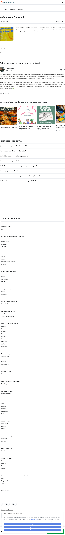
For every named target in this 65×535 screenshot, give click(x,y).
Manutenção (4, 384)
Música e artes (5, 421)
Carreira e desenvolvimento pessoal (12, 254)
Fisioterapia (4, 466)
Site (2, 483)
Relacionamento (5, 451)
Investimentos (5, 364)
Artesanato (4, 423)
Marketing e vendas (7, 391)
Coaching (3, 259)
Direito (3, 329)
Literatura (4, 341)
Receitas (3, 282)
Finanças (3, 361)
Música (3, 429)
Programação (5, 481)
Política (3, 344)
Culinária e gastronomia (8, 271)
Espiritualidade (5, 241)
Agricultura (4, 438)
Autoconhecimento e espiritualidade (12, 236)
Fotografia (4, 294)
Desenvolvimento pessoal (8, 262)
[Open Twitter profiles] (6, 505)
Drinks (3, 276)
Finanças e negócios (7, 354)
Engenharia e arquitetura (8, 311)
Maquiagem (4, 411)
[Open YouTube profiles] (13, 505)
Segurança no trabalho (7, 316)
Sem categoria (5, 491)
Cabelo (3, 403)
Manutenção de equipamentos (10, 381)
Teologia (3, 247)
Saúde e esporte (6, 458)
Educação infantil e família (9, 301)
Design (3, 291)
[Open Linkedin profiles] (9, 505)
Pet (2, 229)
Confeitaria (4, 274)
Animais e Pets (6, 227)
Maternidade (4, 304)
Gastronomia (4, 279)
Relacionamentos (6, 448)
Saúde (3, 468)
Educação (3, 331)
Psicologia (4, 346)
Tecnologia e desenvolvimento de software (14, 476)
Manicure (3, 409)
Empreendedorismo (6, 359)
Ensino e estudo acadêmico (9, 324)
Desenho (3, 426)
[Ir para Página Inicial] (9, 2)
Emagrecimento (5, 461)
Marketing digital (6, 394)
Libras (3, 339)
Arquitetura (4, 314)
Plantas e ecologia (7, 436)
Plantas (3, 441)
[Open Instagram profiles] (16, 505)
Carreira (3, 256)
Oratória (3, 264)
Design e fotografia (7, 289)
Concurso (3, 326)
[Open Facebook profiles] (3, 505)
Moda (2, 414)
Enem (2, 334)
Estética (3, 406)
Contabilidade (5, 356)
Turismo (3, 374)
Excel (2, 478)
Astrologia (4, 239)
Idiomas (3, 336)
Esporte (3, 463)
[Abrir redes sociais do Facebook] (61, 70)
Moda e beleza (5, 401)
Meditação (4, 244)
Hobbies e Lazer (6, 371)
